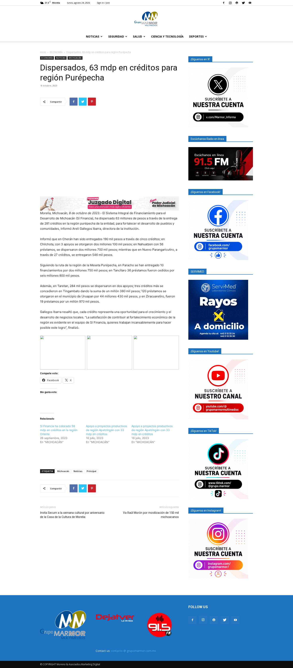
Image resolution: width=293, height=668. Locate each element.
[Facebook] (224, 3)
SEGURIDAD (116, 36)
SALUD (137, 36)
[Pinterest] (92, 102)
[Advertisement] (109, 456)
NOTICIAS (92, 36)
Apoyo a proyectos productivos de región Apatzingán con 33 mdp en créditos (106, 430)
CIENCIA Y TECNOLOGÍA (167, 36)
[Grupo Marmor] (146, 19)
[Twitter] (243, 3)
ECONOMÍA (56, 52)
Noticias (78, 471)
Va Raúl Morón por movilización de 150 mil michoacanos (151, 515)
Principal (91, 471)
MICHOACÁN (75, 57)
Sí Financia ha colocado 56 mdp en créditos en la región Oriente (58, 430)
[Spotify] (237, 3)
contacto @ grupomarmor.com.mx (133, 651)
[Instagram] (230, 3)
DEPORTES (196, 36)
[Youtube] (250, 3)
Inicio (43, 52)
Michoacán (63, 471)
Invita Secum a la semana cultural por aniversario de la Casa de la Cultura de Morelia (72, 515)
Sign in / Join (103, 2)
